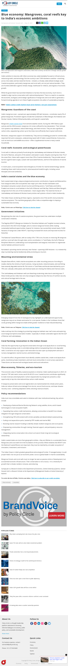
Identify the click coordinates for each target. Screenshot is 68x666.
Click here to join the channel (31, 207)
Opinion (4, 10)
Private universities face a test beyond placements (23, 552)
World (32, 651)
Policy (31, 645)
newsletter (16, 482)
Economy (33, 642)
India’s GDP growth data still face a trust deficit (22, 587)
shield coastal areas (15, 124)
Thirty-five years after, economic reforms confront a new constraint (28, 596)
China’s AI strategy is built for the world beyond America (25, 561)
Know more (5, 633)
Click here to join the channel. (31, 327)
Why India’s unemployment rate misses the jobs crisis (24, 534)
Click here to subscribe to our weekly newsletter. (45, 478)
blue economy (7, 482)
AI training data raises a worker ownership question (24, 605)
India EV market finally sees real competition (22, 570)
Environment (34, 648)
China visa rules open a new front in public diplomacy (24, 578)
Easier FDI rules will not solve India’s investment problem (25, 543)
